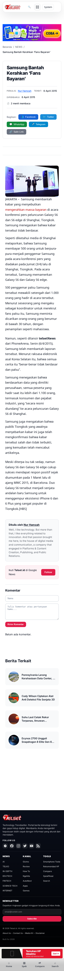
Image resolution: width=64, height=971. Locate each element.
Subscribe (32, 919)
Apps (25, 886)
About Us (7, 933)
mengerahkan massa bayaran (25, 210)
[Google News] (5, 846)
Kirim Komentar (16, 624)
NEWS (18, 46)
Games (26, 890)
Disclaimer (40, 933)
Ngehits (26, 876)
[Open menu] (37, 7)
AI (4, 861)
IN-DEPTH (7, 871)
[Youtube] (31, 846)
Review (26, 866)
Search (46, 881)
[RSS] (38, 846)
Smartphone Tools (51, 861)
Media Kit (29, 933)
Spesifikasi (48, 876)
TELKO (6, 866)
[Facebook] (11, 846)
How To (26, 871)
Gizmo (26, 861)
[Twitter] (25, 846)
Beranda (7, 46)
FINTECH (7, 881)
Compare (47, 871)
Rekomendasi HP (51, 866)
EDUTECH (7, 876)
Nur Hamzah (24, 90)
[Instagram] (18, 846)
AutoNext (27, 881)
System (48, 7)
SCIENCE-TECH (10, 886)
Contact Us (18, 933)
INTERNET (7, 890)
